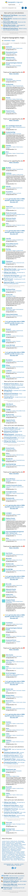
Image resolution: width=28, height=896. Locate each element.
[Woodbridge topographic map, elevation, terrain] (3, 570)
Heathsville (9, 308)
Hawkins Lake (10, 564)
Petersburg (9, 79)
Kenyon (8, 635)
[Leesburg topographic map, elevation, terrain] (3, 178)
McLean (8, 97)
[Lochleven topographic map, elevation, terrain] (3, 372)
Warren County (19, 624)
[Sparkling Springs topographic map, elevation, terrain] (3, 465)
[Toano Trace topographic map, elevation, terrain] (3, 208)
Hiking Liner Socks (10, 272)
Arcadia (7, 831)
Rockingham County (20, 214)
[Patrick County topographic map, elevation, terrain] (3, 59)
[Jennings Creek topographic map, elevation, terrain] (3, 830)
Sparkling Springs (11, 464)
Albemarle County (20, 454)
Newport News (19, 601)
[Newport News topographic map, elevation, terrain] (3, 697)
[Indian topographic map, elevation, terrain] (3, 735)
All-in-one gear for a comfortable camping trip (14, 438)
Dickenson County (20, 730)
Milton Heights (10, 660)
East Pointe (9, 553)
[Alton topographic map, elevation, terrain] (3, 540)
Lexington (9, 513)
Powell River (9, 191)
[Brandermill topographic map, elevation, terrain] (3, 460)
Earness (8, 340)
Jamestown (9, 261)
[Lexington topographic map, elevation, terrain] (3, 514)
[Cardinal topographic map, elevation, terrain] (3, 336)
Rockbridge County (20, 377)
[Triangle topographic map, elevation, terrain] (3, 411)
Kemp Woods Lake (11, 769)
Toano (7, 209)
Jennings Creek (10, 829)
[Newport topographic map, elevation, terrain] (3, 330)
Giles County (9, 655)
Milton (8, 453)
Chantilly (8, 145)
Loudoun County (19, 174)
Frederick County (19, 153)
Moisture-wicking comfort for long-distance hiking (14, 388)
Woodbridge (9, 569)
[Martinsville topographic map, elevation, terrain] (3, 300)
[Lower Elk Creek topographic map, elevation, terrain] (3, 346)
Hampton (18, 641)
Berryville (8, 584)
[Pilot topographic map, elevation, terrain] (3, 225)
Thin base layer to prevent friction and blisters (14, 273)
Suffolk (23, 636)
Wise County (18, 416)
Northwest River (10, 289)
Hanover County (19, 499)
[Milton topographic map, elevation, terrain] (3, 455)
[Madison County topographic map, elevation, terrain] (3, 524)
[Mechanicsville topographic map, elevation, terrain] (3, 500)
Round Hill (9, 787)
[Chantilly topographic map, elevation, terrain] (3, 147)
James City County (20, 208)
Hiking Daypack (9, 434)
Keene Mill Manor (10, 479)
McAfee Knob (9, 84)
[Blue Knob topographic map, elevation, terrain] (3, 560)
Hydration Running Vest (11, 275)
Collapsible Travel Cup (11, 809)
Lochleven (9, 370)
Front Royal (9, 622)
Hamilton (8, 722)
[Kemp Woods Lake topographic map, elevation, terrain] (3, 771)
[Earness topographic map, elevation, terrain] (3, 341)
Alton (7, 538)
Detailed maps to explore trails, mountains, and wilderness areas (14, 760)
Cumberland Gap (10, 132)
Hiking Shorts (7, 18)
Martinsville (9, 294)
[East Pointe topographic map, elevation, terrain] (3, 554)
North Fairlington (11, 673)
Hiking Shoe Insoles (9, 25)
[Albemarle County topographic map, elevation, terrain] (3, 591)
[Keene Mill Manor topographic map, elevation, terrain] (3, 480)
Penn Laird (9, 822)
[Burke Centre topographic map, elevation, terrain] (3, 702)
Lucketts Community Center (14, 485)
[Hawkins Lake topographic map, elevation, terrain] (3, 565)
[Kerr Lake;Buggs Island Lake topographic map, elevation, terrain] (3, 127)
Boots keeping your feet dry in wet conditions (14, 882)
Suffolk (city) (19, 636)
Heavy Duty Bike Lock (10, 22)
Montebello (18, 65)
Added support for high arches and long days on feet (14, 26)
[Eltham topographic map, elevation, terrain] (3, 367)
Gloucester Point (19, 668)
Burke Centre (9, 701)
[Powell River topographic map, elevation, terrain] (3, 193)
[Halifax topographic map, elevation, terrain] (3, 795)
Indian (7, 734)
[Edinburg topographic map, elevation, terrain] (3, 709)
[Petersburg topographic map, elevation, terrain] (3, 80)
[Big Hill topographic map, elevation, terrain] (3, 377)
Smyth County (19, 187)
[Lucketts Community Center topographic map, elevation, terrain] (3, 487)
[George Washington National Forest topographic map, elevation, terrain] (3, 65)
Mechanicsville (10, 498)
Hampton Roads (10, 600)
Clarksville (8, 128)
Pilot (7, 223)
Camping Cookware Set (11, 752)
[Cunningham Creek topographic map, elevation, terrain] (3, 493)
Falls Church (9, 404)
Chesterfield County (20, 460)
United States (9, 48)
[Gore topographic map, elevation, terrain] (3, 153)
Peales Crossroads (11, 213)
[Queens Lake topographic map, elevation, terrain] (3, 690)
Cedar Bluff (8, 736)
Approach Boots (9, 282)
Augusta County (19, 330)
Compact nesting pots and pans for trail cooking (14, 753)
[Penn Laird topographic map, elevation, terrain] (3, 824)
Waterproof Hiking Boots (11, 881)
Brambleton (9, 360)
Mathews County (19, 336)
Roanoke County (19, 85)
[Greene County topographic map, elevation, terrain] (3, 449)
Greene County (10, 448)
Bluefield (8, 168)
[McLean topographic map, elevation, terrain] (3, 103)
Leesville (8, 238)
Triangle (8, 409)
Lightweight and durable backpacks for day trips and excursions (15, 435)
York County (18, 690)
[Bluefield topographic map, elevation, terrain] (3, 169)
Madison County (10, 518)
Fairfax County (19, 48)
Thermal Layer (8, 279)
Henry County (19, 560)
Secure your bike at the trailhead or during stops (14, 22)
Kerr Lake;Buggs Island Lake (14, 125)
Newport (8, 329)
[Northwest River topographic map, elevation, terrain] (3, 291)
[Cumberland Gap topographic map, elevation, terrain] (3, 137)
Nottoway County (11, 218)
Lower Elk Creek (10, 345)
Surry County (19, 534)
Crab (7, 666)
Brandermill (9, 459)
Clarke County (19, 315)
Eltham (8, 365)
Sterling (8, 249)
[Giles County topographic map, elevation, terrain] (3, 656)
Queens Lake (9, 689)
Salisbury (8, 740)
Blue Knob (9, 558)
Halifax (8, 793)
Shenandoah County (11, 52)
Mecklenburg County (20, 127)
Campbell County (19, 239)
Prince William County (12, 244)
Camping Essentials (10, 437)
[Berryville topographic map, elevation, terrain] (3, 585)
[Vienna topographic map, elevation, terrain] (3, 779)
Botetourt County (20, 741)
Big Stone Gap (10, 414)
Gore (7, 152)
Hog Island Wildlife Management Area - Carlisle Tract (15, 532)
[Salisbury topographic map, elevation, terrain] (3, 742)
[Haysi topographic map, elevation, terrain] (3, 730)
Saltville (8, 186)
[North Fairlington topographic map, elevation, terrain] (3, 675)
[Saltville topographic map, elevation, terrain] (3, 188)
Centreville (9, 47)
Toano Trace (9, 206)
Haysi (7, 728)
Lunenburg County (20, 372)
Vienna (8, 775)
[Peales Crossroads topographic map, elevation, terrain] (3, 214)
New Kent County (20, 366)
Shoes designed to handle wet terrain (13, 394)
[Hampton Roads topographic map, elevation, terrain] (3, 605)
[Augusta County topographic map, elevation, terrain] (3, 421)
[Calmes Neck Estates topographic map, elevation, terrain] (3, 316)
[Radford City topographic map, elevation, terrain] (3, 596)
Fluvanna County (19, 493)
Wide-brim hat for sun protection (16, 875)
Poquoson (18, 341)
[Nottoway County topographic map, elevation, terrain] (3, 220)
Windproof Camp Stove (10, 28)
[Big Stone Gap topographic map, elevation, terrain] (3, 416)
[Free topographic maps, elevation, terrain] (2, 40)
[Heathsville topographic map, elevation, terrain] (3, 309)
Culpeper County (19, 565)
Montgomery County (20, 225)
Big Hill (8, 376)
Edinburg (8, 707)
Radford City (9, 594)
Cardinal (8, 334)
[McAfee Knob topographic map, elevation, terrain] (3, 90)
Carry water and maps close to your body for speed (15, 276)
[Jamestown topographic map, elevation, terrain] (3, 263)
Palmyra (7, 494)
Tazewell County (19, 169)
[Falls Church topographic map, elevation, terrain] (3, 405)
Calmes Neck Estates (12, 314)
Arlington (8, 675)
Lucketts (8, 487)
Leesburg (8, 173)
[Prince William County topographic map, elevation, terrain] (3, 245)
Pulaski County (10, 111)
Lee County (18, 133)
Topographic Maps (10, 759)
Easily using (15, 200)
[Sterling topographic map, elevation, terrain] (3, 253)
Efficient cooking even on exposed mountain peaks (15, 29)
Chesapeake (19, 290)
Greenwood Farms (11, 640)
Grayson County (19, 346)
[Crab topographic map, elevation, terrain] (3, 668)
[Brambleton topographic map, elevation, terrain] (3, 361)
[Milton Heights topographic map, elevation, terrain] (3, 662)
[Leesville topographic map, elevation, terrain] (3, 240)
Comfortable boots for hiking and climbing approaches (15, 283)
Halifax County (19, 539)
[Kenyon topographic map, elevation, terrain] (3, 636)
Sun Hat (5, 875)
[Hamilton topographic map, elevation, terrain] (3, 723)
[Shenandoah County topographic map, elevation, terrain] (3, 53)
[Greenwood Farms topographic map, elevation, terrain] (3, 641)
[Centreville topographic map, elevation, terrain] (3, 48)
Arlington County (19, 674)
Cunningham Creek (11, 492)
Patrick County (10, 57)
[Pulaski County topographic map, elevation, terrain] (3, 112)
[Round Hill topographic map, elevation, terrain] (3, 788)
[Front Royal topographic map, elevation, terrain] (3, 624)
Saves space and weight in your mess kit (14, 809)
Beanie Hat (7, 749)
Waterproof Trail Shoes (10, 15)
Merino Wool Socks (10, 387)
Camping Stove (9, 397)
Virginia (13, 48)
